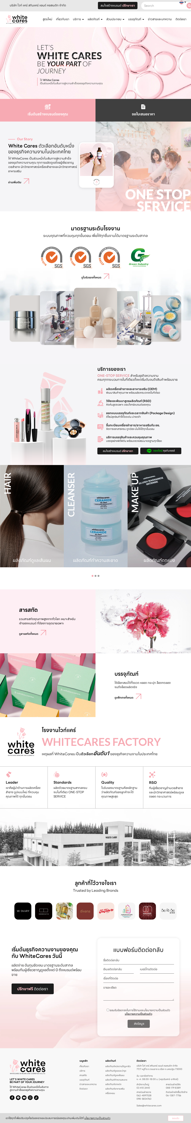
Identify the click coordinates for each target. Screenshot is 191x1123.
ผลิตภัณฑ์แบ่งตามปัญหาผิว (118, 1066)
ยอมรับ (175, 1118)
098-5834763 (144, 1099)
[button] (92, 576)
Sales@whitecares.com (149, 1105)
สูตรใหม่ (47, 19)
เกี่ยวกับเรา (62, 19)
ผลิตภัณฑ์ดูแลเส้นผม (114, 1075)
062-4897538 (144, 1095)
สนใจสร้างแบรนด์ (118, 5)
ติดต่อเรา (181, 19)
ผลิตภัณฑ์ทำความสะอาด (116, 1079)
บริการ (82, 1071)
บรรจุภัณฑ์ (84, 1079)
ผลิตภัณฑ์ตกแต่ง (113, 1084)
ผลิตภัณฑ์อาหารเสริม (115, 1088)
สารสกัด (83, 1075)
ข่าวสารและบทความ (160, 19)
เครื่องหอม (110, 1093)
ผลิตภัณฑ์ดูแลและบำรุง (115, 1071)
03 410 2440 (143, 1088)
